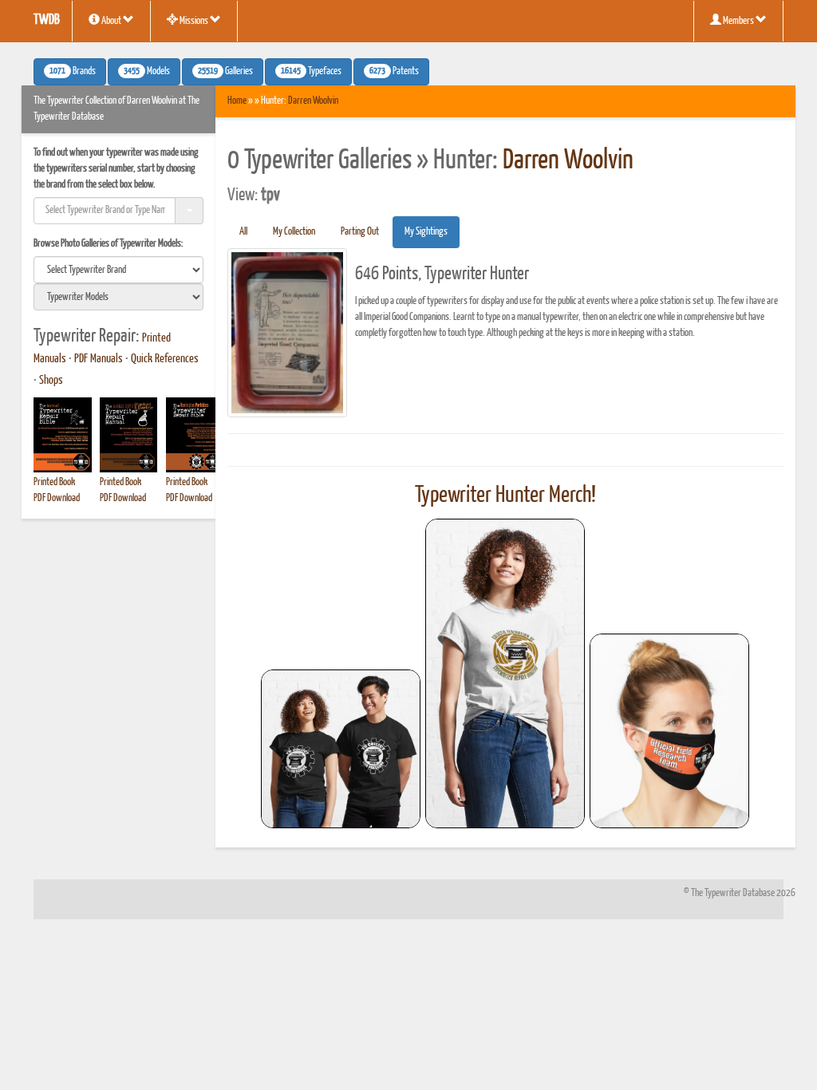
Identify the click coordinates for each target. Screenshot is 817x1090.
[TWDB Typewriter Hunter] (340, 748)
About (111, 21)
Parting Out (360, 232)
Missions (194, 21)
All (243, 232)
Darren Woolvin (313, 101)
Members (738, 21)
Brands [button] (72, 71)
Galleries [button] (225, 71)
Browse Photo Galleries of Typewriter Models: (109, 244)
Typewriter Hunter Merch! (505, 495)
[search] (118, 269)
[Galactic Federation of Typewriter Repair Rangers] (505, 673)
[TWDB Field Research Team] (669, 731)
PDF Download (57, 498)
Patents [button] (394, 71)
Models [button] (147, 71)
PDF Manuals (98, 359)
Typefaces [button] (311, 71)
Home (237, 101)
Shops (51, 380)
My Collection (294, 232)
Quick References (165, 359)
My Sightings (426, 232)
